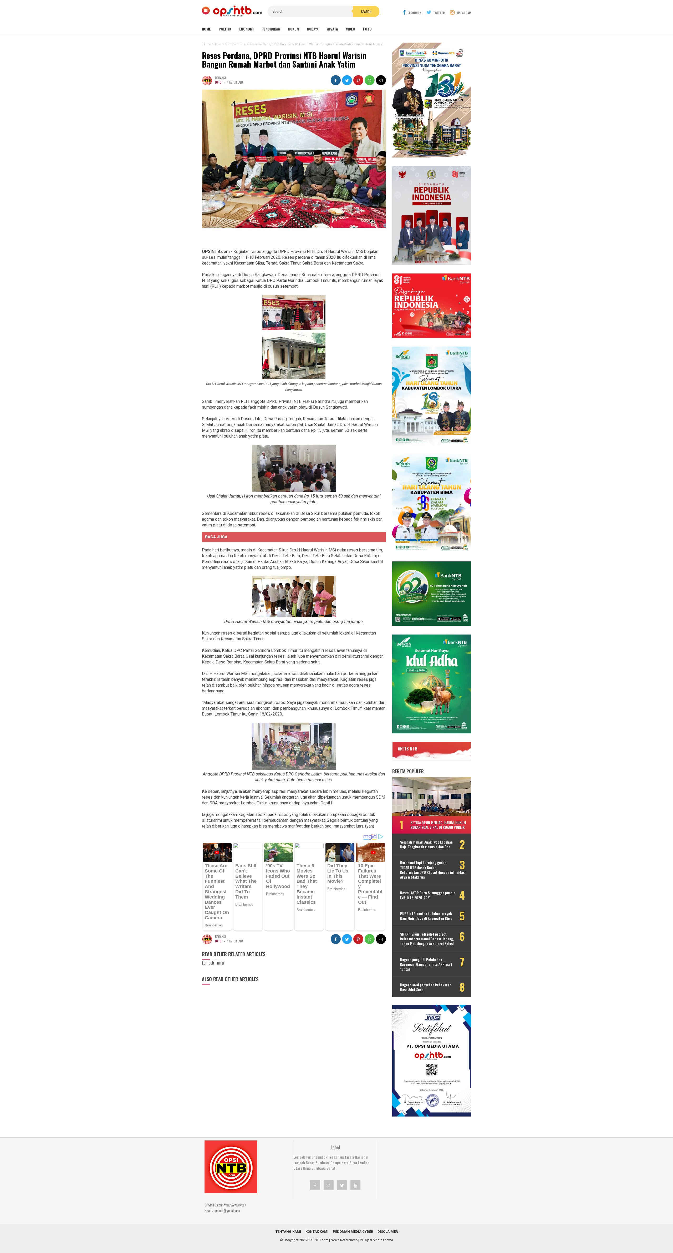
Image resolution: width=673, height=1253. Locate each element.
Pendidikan (271, 29)
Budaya (313, 29)
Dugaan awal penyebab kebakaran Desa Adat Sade (425, 987)
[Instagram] (329, 1185)
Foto (367, 29)
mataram (347, 1157)
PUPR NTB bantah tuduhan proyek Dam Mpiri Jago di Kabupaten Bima (426, 916)
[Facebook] (315, 1185)
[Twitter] (342, 1185)
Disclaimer (388, 1232)
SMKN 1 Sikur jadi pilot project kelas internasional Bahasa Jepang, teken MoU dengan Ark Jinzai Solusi (427, 939)
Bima (307, 1168)
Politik (225, 29)
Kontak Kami (316, 1232)
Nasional (361, 1157)
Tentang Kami (288, 1232)
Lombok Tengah (327, 1157)
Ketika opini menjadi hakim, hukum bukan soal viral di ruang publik (438, 825)
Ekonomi (246, 29)
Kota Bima (349, 1162)
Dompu (335, 1162)
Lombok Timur (304, 1157)
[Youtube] (355, 1185)
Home (206, 29)
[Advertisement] (422, 1173)
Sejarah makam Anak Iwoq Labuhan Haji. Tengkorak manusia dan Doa (426, 844)
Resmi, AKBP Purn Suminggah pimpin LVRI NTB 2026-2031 (427, 895)
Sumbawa (322, 1162)
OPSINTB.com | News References (332, 1240)
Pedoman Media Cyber (353, 1232)
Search (366, 11)
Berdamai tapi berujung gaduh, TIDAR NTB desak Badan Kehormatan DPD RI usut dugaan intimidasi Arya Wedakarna (433, 869)
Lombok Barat (304, 1162)
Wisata (332, 29)
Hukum (293, 29)
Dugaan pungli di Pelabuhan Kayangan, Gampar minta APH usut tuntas (426, 964)
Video (350, 29)
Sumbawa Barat (323, 1168)
